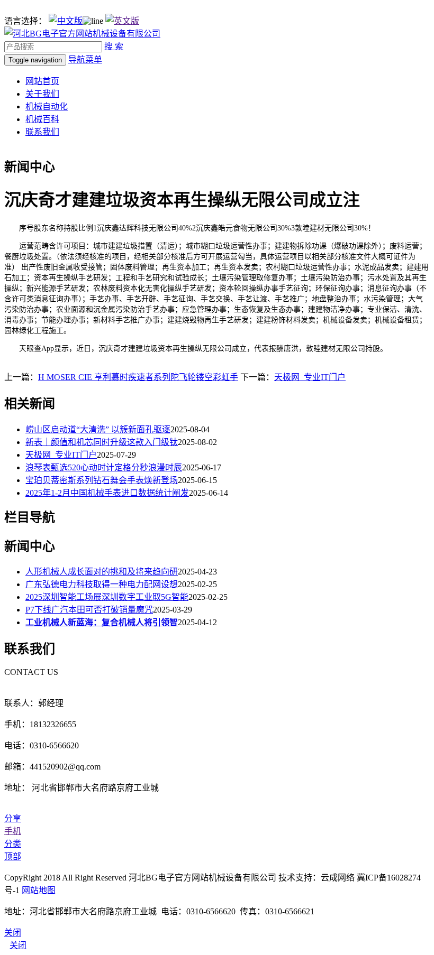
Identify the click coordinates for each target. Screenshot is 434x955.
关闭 (18, 945)
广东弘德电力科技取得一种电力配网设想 (101, 584)
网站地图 (39, 890)
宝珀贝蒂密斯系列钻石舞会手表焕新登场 (101, 480)
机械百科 (42, 119)
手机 (12, 831)
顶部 (12, 856)
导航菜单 (85, 59)
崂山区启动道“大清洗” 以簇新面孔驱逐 (97, 429)
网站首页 (42, 81)
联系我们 (42, 131)
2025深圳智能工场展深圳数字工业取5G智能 (106, 596)
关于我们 (42, 93)
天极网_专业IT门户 (310, 377)
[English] (122, 20)
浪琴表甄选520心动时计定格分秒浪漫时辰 (103, 467)
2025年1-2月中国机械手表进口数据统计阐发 (107, 492)
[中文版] (66, 20)
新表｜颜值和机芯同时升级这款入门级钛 (101, 442)
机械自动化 (46, 106)
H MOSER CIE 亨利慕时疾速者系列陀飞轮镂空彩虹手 (138, 377)
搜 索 (113, 46)
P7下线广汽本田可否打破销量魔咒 (89, 609)
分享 (12, 818)
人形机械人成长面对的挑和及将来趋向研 (101, 571)
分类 (12, 843)
